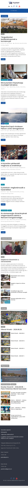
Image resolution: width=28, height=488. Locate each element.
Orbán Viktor (22, 87)
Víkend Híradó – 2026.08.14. (18, 348)
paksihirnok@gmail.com (6, 469)
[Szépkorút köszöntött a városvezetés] (14, 241)
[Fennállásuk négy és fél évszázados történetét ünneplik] (5, 290)
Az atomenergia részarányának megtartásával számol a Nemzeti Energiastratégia (14, 215)
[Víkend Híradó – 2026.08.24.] (5, 332)
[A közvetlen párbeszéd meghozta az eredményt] (14, 146)
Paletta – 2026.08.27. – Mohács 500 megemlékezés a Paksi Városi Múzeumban (18, 401)
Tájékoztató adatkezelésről (7, 434)
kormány (2, 45)
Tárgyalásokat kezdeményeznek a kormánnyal (9, 39)
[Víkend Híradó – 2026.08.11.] (5, 355)
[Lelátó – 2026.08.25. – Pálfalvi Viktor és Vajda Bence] (5, 407)
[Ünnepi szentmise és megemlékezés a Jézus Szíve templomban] (5, 414)
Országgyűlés (17, 221)
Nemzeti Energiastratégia (21, 219)
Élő (9, 6)
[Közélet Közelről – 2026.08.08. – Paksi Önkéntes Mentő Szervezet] (14, 369)
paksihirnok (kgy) (12, 263)
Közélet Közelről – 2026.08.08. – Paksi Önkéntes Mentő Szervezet (13, 388)
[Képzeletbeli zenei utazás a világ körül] (5, 275)
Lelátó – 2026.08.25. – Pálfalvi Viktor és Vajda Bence (18, 408)
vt (9, 87)
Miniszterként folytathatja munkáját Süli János (12, 84)
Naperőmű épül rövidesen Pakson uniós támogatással (12, 127)
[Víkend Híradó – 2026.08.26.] (14, 311)
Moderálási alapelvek (6, 430)
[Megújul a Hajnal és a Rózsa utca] (5, 282)
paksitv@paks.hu (5, 457)
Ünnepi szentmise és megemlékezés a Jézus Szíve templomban (18, 417)
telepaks (10, 43)
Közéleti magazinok (5, 384)
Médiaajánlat (4, 432)
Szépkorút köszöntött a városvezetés (10, 260)
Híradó (3, 326)
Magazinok (13, 384)
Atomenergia (4, 79)
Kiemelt (10, 79)
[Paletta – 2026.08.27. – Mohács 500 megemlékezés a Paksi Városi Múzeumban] (5, 399)
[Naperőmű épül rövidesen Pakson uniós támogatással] (14, 109)
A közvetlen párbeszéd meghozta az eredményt (11, 164)
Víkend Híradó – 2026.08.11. (18, 356)
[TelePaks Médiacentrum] (14, 2)
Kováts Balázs (12, 169)
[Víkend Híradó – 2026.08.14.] (5, 347)
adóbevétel (16, 43)
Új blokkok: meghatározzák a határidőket (13, 188)
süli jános (3, 88)
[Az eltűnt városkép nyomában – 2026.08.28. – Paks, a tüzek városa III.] (5, 392)
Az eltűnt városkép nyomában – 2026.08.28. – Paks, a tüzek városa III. (19, 394)
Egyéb (3, 123)
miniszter (18, 87)
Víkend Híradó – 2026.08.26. (11, 329)
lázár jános (18, 169)
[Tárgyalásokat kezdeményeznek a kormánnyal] (14, 19)
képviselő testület (23, 43)
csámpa (13, 130)
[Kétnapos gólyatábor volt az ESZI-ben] (5, 298)
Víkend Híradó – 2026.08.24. (18, 333)
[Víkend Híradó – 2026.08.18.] (5, 340)
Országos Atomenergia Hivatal (7, 193)
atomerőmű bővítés (16, 191)
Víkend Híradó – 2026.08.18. (18, 340)
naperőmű (22, 130)
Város (7, 123)
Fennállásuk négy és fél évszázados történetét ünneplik (19, 291)
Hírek (3, 34)
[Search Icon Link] (11, 6)
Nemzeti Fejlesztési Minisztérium (7, 221)
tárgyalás (7, 45)
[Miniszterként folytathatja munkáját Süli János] (14, 65)
